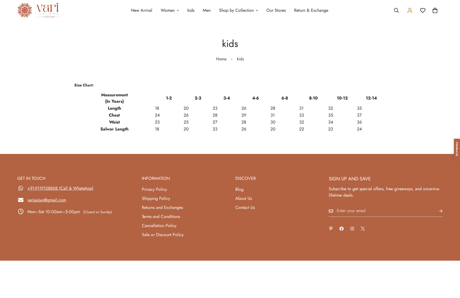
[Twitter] (363, 229)
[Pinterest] (331, 229)
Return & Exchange (311, 10)
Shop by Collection (236, 10)
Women (168, 10)
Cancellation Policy (159, 225)
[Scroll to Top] (449, 269)
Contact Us (245, 207)
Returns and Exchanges (162, 207)
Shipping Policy (156, 198)
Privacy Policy (154, 189)
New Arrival (141, 10)
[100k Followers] (352, 229)
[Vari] (38, 10)
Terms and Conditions (161, 216)
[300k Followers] (341, 229)
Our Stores (276, 10)
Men (207, 10)
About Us (243, 198)
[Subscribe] (436, 211)
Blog (239, 189)
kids (190, 10)
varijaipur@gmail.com (46, 200)
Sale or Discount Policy (163, 235)
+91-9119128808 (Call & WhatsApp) (60, 188)
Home (221, 59)
